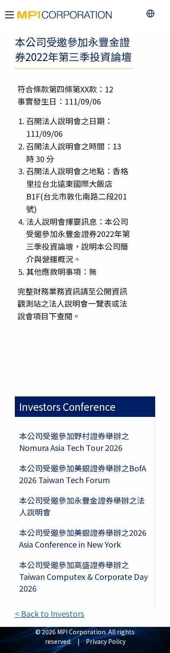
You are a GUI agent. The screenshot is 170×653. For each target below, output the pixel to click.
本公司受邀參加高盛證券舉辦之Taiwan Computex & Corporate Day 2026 (83, 576)
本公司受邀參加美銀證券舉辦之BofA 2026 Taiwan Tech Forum (82, 473)
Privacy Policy (106, 641)
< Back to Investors (49, 613)
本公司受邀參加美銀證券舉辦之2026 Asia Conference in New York (82, 538)
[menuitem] (152, 13)
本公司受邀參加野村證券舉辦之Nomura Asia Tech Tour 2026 (74, 441)
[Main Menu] (9, 14)
